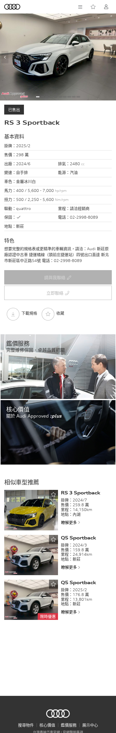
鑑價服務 (69, 725)
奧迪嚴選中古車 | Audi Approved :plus (58, 713)
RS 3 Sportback (80, 493)
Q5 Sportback (78, 538)
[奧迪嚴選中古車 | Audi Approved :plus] (12, 7)
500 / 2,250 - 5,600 (42, 199)
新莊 (20, 226)
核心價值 (47, 725)
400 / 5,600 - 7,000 (41, 190)
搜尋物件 (26, 725)
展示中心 (90, 725)
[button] (37, 97)
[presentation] (4, 57)
